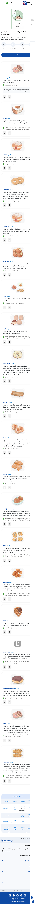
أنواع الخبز (6, 801)
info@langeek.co (25, 855)
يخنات (23, 821)
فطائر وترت (14, 815)
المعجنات (6, 815)
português (9, 891)
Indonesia (22, 891)
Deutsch (16, 891)
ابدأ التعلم (17, 55)
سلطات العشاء (30, 828)
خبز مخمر (14, 801)
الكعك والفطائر (5, 808)
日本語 (3, 891)
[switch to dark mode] (32, 20)
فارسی (28, 891)
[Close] (32, 4)
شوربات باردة (5, 821)
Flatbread (22, 801)
